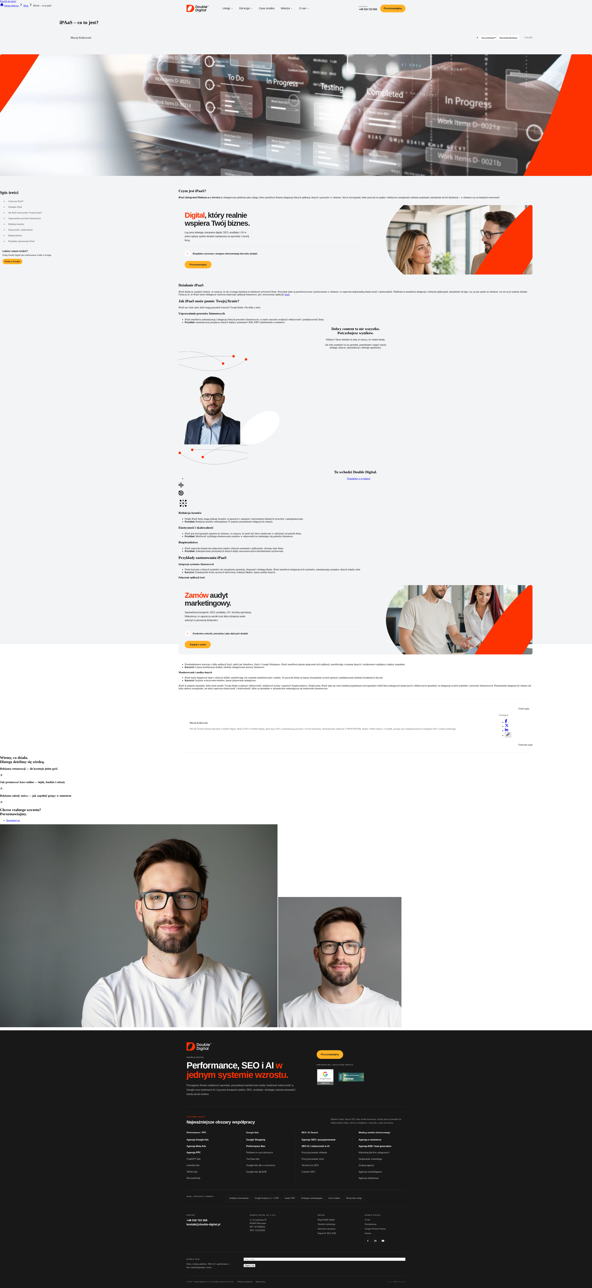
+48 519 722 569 (197, 1220)
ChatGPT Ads (194, 1159)
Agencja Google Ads (198, 1139)
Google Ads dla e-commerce (260, 1165)
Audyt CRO (290, 1198)
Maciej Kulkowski (81, 37)
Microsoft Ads (193, 1178)
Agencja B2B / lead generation (375, 1146)
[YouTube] (383, 1241)
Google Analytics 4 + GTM (267, 1198)
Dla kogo (244, 8)
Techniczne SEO (310, 1165)
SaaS (287, 294)
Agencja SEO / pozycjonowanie (318, 1139)
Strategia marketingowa (311, 1198)
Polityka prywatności (245, 1282)
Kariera (368, 1233)
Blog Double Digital (326, 1220)
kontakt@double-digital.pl (203, 1224)
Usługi (226, 8)
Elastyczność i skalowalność (20, 230)
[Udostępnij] (508, 734)
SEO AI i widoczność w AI (315, 1146)
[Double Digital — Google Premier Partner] (325, 1077)
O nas (302, 8)
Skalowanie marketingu (370, 1159)
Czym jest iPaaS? (15, 201)
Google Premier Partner (375, 1229)
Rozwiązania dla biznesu (508, 38)
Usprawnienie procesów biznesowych (24, 218)
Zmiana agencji (366, 1165)
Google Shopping (255, 1139)
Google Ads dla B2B (256, 1172)
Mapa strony (260, 1282)
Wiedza (285, 8)
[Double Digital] (199, 1046)
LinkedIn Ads (193, 1165)
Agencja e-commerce (370, 1139)
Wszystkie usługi (354, 1198)
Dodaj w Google (12, 261)
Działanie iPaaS (15, 207)
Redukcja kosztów (16, 224)
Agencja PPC (194, 1152)
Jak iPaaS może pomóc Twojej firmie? (25, 213)
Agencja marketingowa (370, 1172)
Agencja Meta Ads (196, 1146)
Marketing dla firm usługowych (374, 1152)
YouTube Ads (252, 1159)
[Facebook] (368, 1241)
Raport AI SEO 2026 (327, 1233)
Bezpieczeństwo (15, 235)
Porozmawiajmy (393, 8)
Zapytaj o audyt (198, 644)
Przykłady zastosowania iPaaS (21, 241)
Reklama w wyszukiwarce (259, 1152)
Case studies (266, 8)
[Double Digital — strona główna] (198, 8)
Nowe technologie (488, 38)
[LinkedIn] (375, 1241)
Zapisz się (249, 1265)
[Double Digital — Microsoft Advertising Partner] (351, 1077)
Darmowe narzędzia (326, 1229)
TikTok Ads (192, 1172)
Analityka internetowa (239, 1198)
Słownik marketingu (326, 1224)
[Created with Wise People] (396, 1281)
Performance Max (255, 1146)
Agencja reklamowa (369, 1178)
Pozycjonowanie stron (313, 1159)
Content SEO (308, 1172)
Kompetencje (370, 1224)
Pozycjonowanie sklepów (314, 1152)
